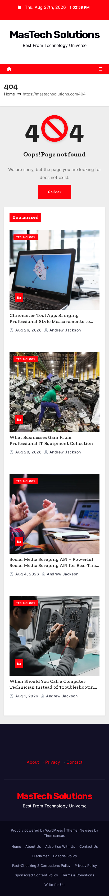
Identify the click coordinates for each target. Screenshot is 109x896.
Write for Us (54, 884)
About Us (33, 846)
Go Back (54, 192)
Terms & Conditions (78, 875)
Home (9, 94)
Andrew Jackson (64, 330)
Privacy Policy (86, 865)
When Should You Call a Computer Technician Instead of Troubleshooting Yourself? (53, 687)
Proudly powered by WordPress (37, 830)
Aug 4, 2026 (27, 574)
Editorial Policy (65, 856)
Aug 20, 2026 (29, 452)
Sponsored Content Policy (36, 875)
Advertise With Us (60, 846)
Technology (25, 237)
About (33, 762)
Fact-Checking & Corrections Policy (41, 865)
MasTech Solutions (54, 34)
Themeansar (54, 835)
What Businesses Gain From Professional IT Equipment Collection (51, 440)
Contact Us (88, 846)
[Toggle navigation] (100, 69)
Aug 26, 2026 (29, 330)
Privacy (52, 762)
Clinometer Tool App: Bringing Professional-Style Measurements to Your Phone (50, 321)
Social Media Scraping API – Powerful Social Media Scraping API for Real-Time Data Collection (54, 565)
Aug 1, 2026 (27, 696)
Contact (74, 762)
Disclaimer (40, 856)
